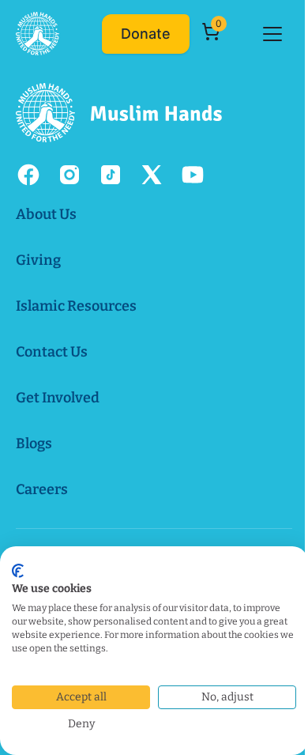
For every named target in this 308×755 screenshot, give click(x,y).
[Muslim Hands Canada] (37, 33)
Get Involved (58, 397)
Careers (42, 489)
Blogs (34, 443)
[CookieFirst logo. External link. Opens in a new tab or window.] (18, 571)
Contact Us (52, 352)
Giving (38, 260)
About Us (46, 214)
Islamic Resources (76, 306)
